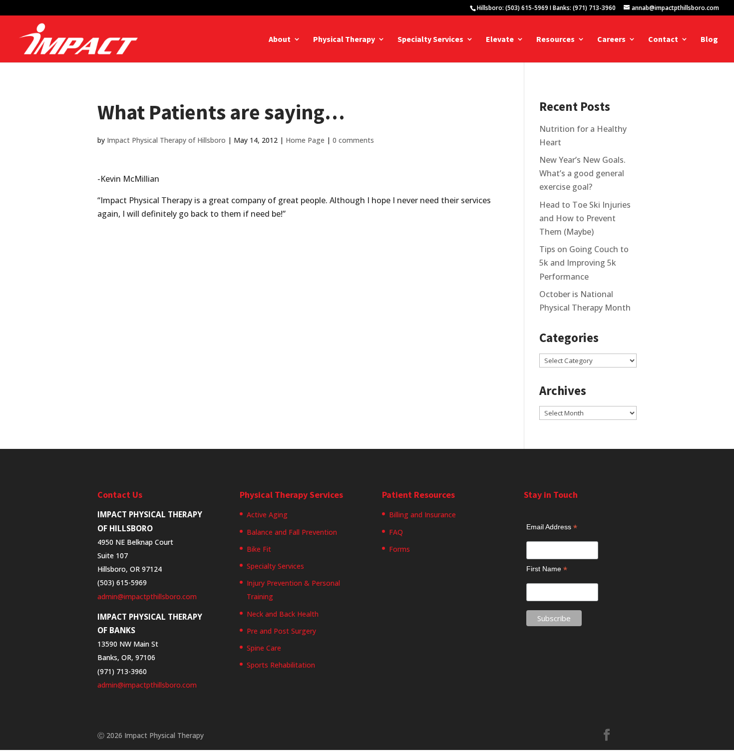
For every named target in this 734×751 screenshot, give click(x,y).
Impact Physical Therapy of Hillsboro (166, 140)
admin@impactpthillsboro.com (147, 596)
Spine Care (264, 648)
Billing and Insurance (422, 514)
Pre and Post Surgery (281, 631)
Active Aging (267, 514)
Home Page (305, 140)
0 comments (353, 140)
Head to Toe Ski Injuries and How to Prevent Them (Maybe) (585, 218)
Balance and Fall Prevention (292, 532)
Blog (709, 39)
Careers (611, 39)
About (280, 39)
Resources (555, 39)
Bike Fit (259, 549)
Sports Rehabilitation (281, 665)
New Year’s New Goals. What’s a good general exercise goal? (582, 173)
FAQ (396, 532)
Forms (399, 549)
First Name (546, 569)
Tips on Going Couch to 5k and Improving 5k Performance (584, 263)
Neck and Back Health (283, 614)
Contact (663, 39)
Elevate (500, 39)
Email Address (551, 527)
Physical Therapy (344, 39)
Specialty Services (430, 39)
